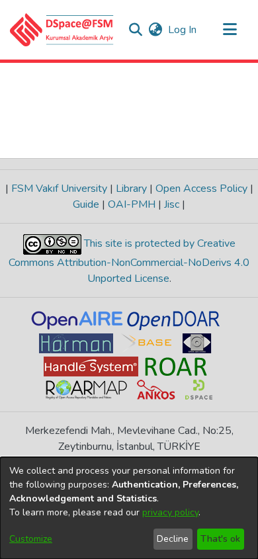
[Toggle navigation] (229, 29)
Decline (173, 539)
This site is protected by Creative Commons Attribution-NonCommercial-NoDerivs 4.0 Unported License (129, 261)
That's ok (220, 539)
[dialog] (129, 508)
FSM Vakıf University (59, 188)
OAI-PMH (131, 204)
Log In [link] (183, 29)
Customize (30, 539)
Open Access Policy (201, 188)
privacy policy (170, 512)
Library (131, 188)
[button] (62, 29)
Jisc (171, 204)
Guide (87, 204)
